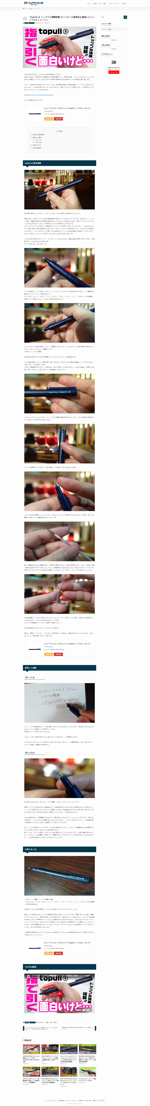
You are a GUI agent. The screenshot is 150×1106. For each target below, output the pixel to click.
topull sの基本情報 (38, 134)
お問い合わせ (88, 1100)
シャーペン (31, 22)
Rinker (51, 111)
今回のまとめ (37, 145)
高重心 (55, 1022)
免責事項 (81, 1100)
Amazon (48, 118)
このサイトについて (51, 1100)
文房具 (26, 22)
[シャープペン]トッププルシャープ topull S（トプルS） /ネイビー (67, 108)
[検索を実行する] (125, 17)
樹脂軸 (47, 1022)
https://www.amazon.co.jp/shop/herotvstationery (38, 95)
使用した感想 (37, 137)
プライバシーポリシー (71, 1100)
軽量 (51, 1022)
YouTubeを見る (114, 72)
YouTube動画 (37, 148)
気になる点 (39, 142)
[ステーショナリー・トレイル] (33, 3)
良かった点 (39, 140)
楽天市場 (58, 118)
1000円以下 (41, 1022)
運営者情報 (61, 1100)
